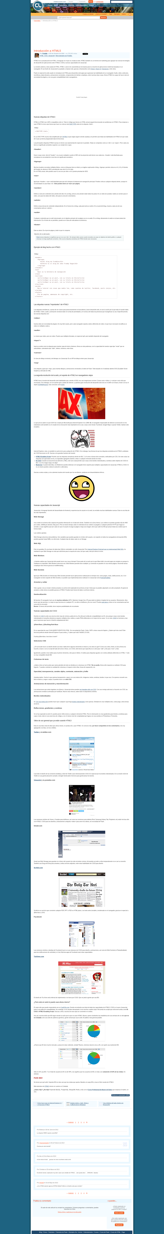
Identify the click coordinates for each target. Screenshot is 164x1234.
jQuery (93, 69)
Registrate (119, 1225)
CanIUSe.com (65, 1007)
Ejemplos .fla (73, 1232)
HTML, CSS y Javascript (47, 55)
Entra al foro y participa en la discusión (69, 1212)
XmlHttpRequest (43, 384)
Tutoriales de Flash (61, 1232)
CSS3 (114, 618)
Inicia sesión (119, 1213)
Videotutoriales (81, 5)
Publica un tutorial (88, 14)
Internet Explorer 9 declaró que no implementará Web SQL (105, 549)
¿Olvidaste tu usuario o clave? (59, 1)
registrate (99, 1)
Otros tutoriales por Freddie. (63, 55)
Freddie (44, 53)
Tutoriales (63, 5)
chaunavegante (44, 1143)
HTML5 (47, 1086)
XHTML (64, 136)
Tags (110, 14)
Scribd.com (38, 868)
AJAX (62, 384)
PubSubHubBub (105, 578)
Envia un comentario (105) (120, 1095)
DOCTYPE (72, 124)
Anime (124, 14)
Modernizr (39, 465)
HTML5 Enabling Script (43, 456)
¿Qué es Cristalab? (101, 14)
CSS (42, 616)
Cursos (71, 5)
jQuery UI (98, 69)
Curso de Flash (104, 1232)
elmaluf (41, 1182)
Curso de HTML (115, 1232)
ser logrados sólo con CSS (88, 689)
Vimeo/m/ (37, 780)
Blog (56, 5)
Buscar (103, 17)
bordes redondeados (78, 701)
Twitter (36, 732)
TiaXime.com (39, 956)
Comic (91, 5)
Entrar (91, 1)
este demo (105, 602)
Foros (50, 5)
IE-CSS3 (38, 460)
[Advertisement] (82, 36)
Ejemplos (117, 14)
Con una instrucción (42, 701)
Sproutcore (105, 69)
